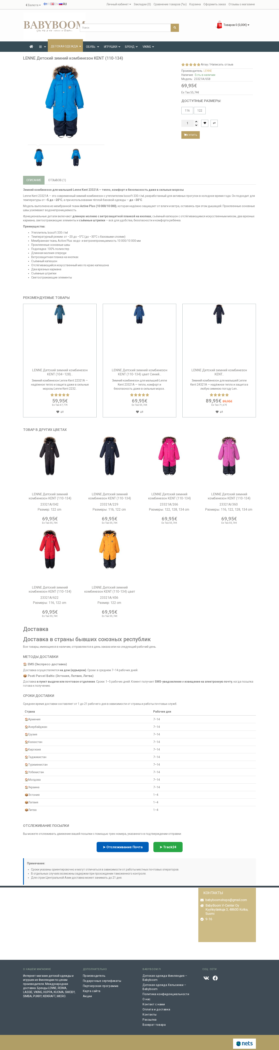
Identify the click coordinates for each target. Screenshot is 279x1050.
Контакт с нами (154, 1004)
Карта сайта (92, 991)
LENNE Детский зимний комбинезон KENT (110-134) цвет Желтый (109, 591)
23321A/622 (49, 598)
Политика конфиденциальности (166, 994)
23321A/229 (109, 504)
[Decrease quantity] (196, 125)
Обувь (91, 46)
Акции (87, 996)
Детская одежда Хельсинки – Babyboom (164, 987)
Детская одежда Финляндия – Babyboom (165, 977)
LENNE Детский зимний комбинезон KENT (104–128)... (60, 372)
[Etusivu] (31, 47)
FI (48, 4)
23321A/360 (229, 504)
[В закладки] (204, 123)
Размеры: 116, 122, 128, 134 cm (229, 509)
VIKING (147, 46)
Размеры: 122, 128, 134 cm (169, 509)
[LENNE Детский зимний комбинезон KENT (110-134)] (65, 101)
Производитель (94, 975)
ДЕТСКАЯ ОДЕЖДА (64, 46)
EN (56, 4)
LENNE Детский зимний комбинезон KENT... (219, 372)
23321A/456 (109, 598)
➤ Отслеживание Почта (123, 847)
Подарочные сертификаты (102, 980)
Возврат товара (154, 1024)
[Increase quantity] (196, 121)
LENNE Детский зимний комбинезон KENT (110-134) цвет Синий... (139, 372)
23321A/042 (49, 504)
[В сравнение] (214, 123)
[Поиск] (175, 28)
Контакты (150, 1014)
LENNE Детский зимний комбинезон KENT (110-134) (50, 496)
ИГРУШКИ (110, 46)
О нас (147, 999)
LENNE (208, 70)
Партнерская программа (101, 986)
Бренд (130, 46)
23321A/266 (169, 504)
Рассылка (150, 1019)
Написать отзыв (221, 64)
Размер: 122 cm (50, 509)
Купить (192, 134)
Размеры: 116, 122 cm (110, 509)
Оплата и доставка (156, 1009)
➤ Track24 (168, 847)
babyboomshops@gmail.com (226, 900)
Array (204, 64)
